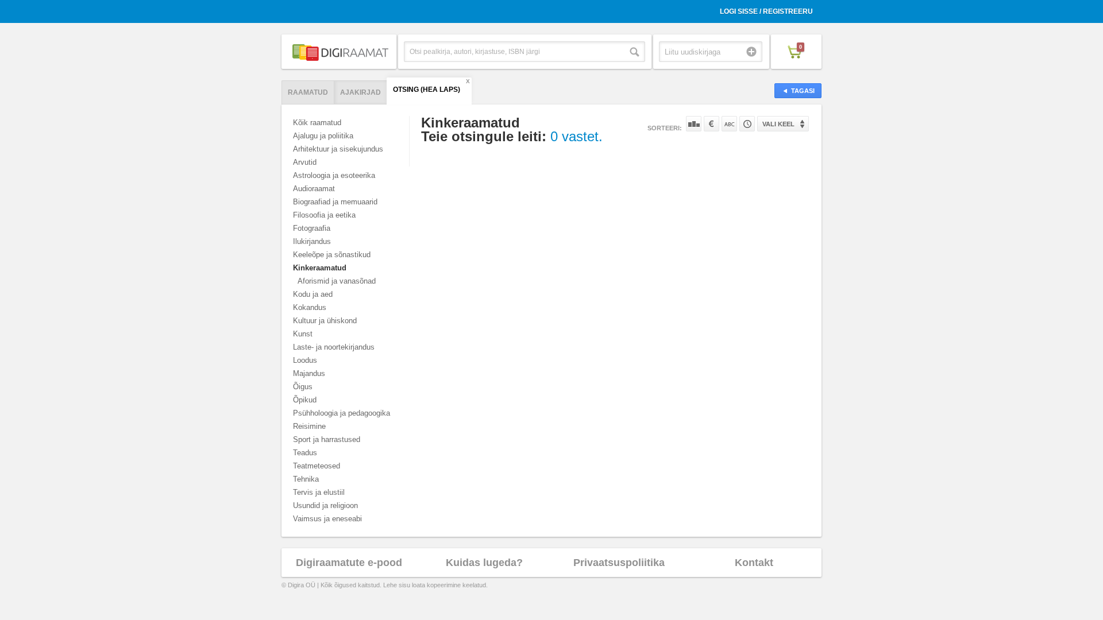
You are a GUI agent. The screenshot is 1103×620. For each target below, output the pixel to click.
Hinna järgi (711, 123)
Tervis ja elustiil (319, 492)
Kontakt (754, 562)
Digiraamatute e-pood (349, 562)
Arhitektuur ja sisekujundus (338, 149)
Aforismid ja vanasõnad (337, 281)
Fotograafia (311, 228)
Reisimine (309, 426)
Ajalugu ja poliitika (323, 135)
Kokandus (309, 307)
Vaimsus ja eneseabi (327, 518)
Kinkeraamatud (319, 268)
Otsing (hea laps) (426, 90)
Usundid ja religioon (325, 505)
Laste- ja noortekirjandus (334, 347)
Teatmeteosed (316, 466)
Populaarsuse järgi (693, 123)
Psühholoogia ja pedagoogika (341, 413)
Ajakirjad (360, 92)
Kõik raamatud (317, 122)
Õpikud (305, 400)
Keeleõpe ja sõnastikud (332, 254)
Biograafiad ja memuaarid (335, 201)
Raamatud (308, 92)
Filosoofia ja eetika (324, 215)
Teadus (305, 452)
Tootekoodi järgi (747, 123)
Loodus (305, 360)
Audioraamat (314, 188)
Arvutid (305, 162)
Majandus (309, 373)
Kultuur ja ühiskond (325, 320)
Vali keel (778, 124)
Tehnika (306, 479)
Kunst (303, 334)
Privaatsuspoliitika (619, 562)
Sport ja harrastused (326, 439)
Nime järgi (729, 123)
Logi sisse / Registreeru (766, 11)
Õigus (303, 386)
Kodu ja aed (313, 294)
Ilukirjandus (312, 241)
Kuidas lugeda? (484, 562)
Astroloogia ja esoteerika (334, 175)
